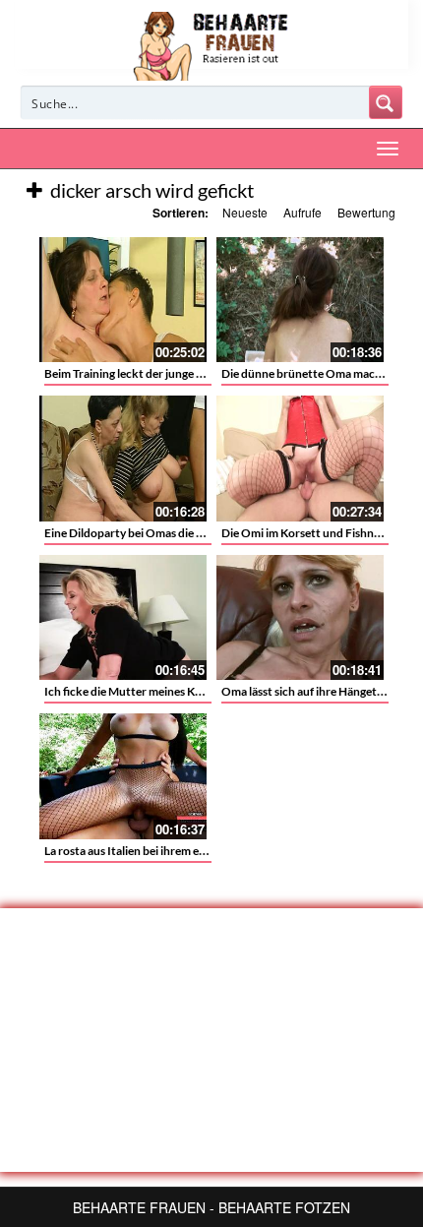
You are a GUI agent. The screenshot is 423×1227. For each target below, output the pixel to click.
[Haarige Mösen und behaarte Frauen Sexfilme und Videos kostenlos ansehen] (212, 44)
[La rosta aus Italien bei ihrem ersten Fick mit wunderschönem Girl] (123, 776)
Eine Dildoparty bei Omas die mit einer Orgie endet (175, 532)
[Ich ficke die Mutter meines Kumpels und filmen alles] (123, 618)
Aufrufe (302, 212)
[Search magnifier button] (385, 102)
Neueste (245, 212)
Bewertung (366, 212)
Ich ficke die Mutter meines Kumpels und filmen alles (179, 691)
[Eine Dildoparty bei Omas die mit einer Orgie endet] (123, 458)
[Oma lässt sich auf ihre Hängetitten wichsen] (300, 618)
